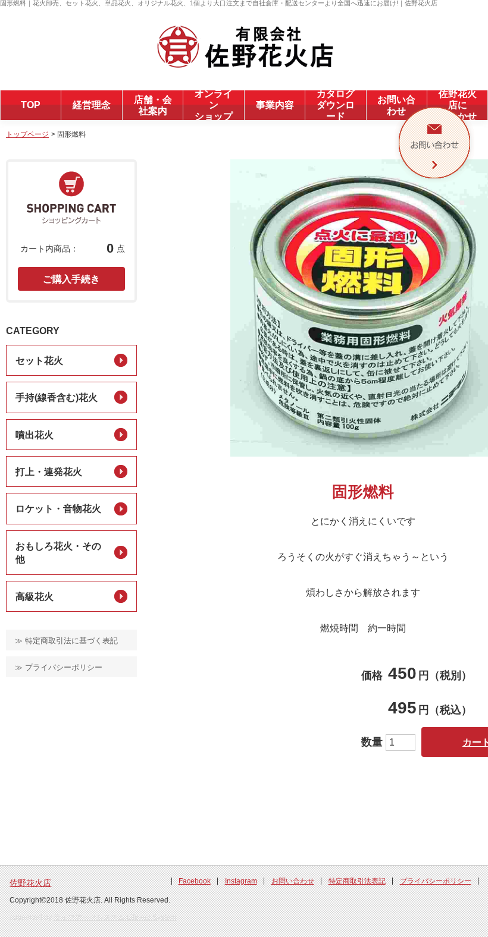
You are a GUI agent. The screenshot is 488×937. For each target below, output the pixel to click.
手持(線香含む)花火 (56, 397)
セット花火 (39, 361)
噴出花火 (34, 435)
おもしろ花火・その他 (58, 552)
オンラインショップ (214, 105)
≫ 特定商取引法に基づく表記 (66, 640)
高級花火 (34, 597)
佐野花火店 (30, 883)
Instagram (241, 881)
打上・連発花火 (48, 472)
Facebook (195, 881)
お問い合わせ (292, 881)
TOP (30, 105)
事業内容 (275, 105)
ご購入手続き (71, 279)
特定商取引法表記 (357, 881)
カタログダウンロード (336, 105)
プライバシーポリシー (435, 881)
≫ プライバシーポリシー (58, 667)
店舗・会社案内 (153, 105)
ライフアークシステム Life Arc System (115, 917)
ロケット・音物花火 (58, 509)
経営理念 (92, 105)
